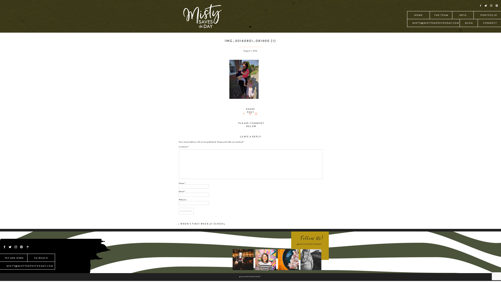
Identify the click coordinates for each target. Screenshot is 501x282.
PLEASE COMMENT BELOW (251, 125)
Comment (184, 146)
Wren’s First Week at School (202, 223)
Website (183, 199)
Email (182, 191)
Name (182, 183)
